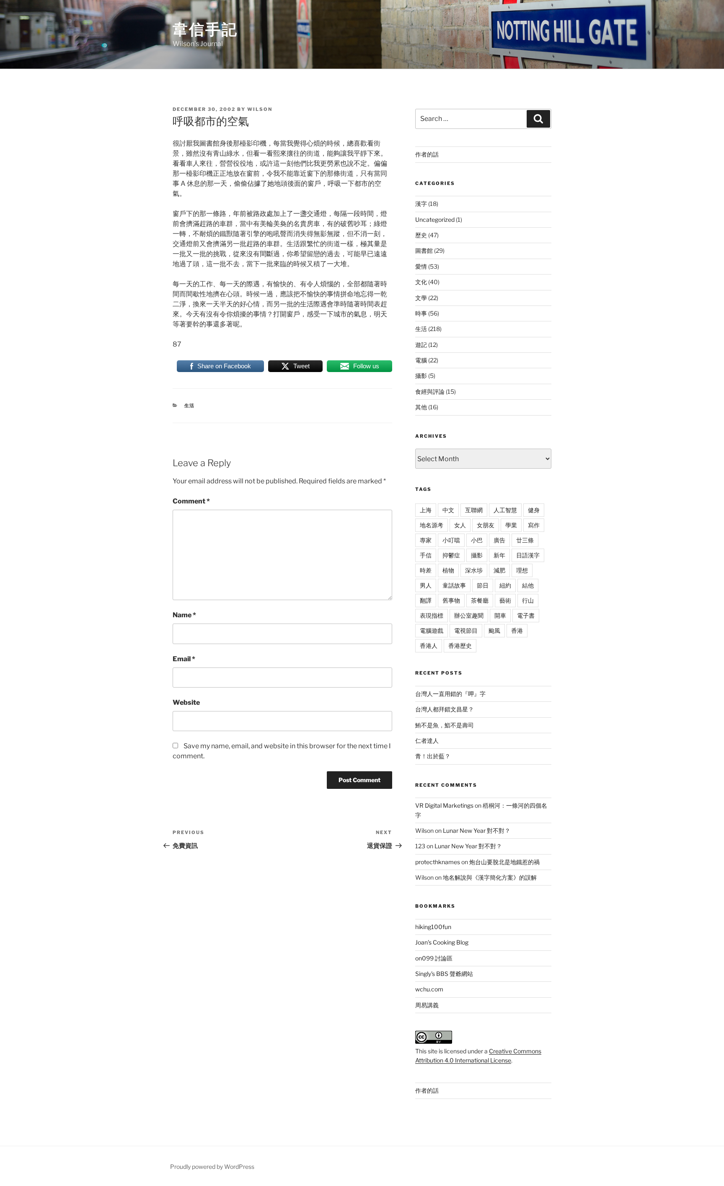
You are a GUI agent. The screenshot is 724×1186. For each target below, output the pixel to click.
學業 (511, 525)
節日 (483, 585)
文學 (421, 297)
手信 (426, 555)
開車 (500, 615)
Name (184, 615)
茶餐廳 (480, 600)
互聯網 (474, 509)
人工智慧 (505, 509)
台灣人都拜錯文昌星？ (444, 709)
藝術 (505, 600)
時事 (421, 313)
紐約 (505, 585)
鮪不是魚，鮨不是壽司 (444, 725)
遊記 (421, 344)
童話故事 (454, 585)
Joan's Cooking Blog (441, 942)
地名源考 (431, 525)
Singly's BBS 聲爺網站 (444, 973)
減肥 (499, 570)
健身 (534, 509)
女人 (460, 525)
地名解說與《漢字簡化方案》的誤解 (490, 877)
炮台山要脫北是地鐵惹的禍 (504, 861)
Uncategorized (435, 219)
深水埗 (474, 570)
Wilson (259, 109)
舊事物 (451, 600)
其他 (421, 407)
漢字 (421, 203)
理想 (522, 570)
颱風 (494, 630)
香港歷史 (460, 645)
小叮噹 (451, 540)
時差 (426, 570)
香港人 (428, 645)
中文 (448, 509)
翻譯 (426, 600)
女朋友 (485, 525)
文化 (421, 281)
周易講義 (427, 1005)
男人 (426, 585)
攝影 (421, 375)
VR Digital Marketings (444, 805)
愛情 (421, 266)
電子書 (526, 615)
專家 (426, 540)
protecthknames (437, 861)
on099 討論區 (433, 958)
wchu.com (429, 989)
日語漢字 (528, 555)
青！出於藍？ (432, 756)
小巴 (477, 540)
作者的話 (427, 154)
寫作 (534, 525)
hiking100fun (433, 926)
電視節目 (466, 630)
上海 (426, 509)
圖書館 (424, 250)
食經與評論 (430, 391)
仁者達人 (427, 740)
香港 (517, 630)
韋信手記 (205, 29)
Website (186, 702)
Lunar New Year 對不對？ (476, 830)
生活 (189, 405)
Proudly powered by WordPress (212, 1166)
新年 (499, 555)
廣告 (499, 540)
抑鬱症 (451, 555)
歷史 (421, 235)
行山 (528, 600)
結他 (528, 585)
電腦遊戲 (431, 630)
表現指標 (431, 615)
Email (184, 659)
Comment (191, 501)
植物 (448, 570)
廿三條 (525, 540)
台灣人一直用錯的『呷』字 (450, 693)
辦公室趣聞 (469, 615)
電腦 (421, 360)
